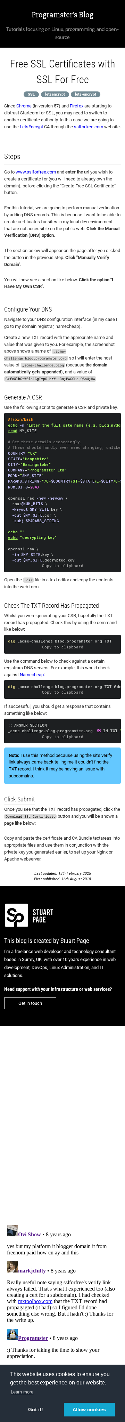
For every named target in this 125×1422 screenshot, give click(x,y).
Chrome (24, 105)
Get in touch (30, 1003)
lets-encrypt (85, 94)
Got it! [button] (35, 1409)
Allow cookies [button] (89, 1409)
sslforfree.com (88, 126)
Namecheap (32, 674)
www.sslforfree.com (36, 172)
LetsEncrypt (31, 126)
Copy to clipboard (62, 565)
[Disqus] (62, 1121)
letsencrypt (55, 94)
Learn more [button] (22, 1392)
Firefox (76, 105)
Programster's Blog (62, 15)
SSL (31, 94)
